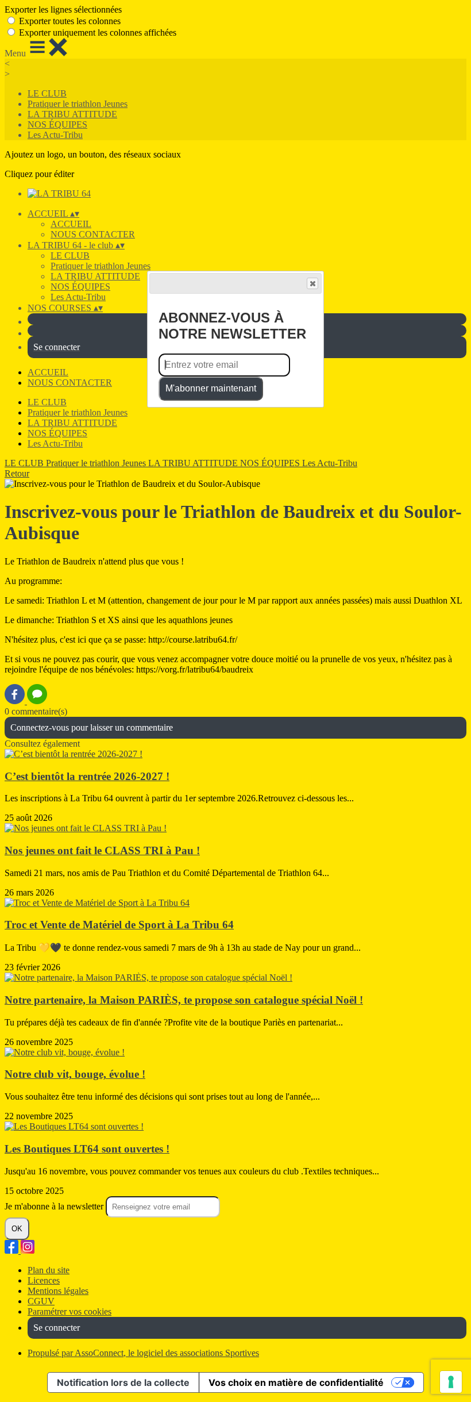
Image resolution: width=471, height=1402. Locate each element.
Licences (44, 1280)
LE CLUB (47, 93)
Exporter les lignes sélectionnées (63, 9)
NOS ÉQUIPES (57, 124)
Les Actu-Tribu (55, 135)
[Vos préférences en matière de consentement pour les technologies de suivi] (451, 1382)
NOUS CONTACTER (93, 234)
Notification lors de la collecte (123, 1382)
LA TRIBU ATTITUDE (72, 114)
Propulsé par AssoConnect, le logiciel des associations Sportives (143, 1353)
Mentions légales (58, 1291)
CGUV (41, 1301)
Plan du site (49, 1270)
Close (312, 283)
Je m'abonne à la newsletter (55, 1206)
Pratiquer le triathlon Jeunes (78, 104)
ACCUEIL (71, 224)
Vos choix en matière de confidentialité (296, 1382)
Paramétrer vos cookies (69, 1311)
